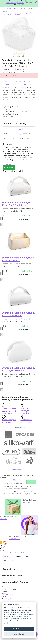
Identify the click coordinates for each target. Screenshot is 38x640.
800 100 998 (19, 553)
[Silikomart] (19, 443)
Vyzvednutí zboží (10, 582)
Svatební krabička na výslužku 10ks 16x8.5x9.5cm (18, 314)
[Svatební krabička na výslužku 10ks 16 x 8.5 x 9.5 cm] (19, 186)
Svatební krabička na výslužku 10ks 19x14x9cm (18, 259)
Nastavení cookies (19, 634)
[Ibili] (9, 434)
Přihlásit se (31, 482)
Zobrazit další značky (19, 470)
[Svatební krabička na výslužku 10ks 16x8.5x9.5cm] (19, 296)
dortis (21, 129)
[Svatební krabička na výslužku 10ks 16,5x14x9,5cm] (19, 352)
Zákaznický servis (10, 569)
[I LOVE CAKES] (25, 434)
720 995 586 (7, 599)
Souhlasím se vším (19, 629)
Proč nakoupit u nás (11, 575)
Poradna (24, 582)
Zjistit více (26, 502)
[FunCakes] (29, 460)
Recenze (18, 82)
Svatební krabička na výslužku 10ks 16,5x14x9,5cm (18, 369)
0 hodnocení (19, 56)
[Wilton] (29, 452)
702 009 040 (8, 594)
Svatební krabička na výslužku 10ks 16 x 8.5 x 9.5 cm (18, 204)
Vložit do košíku (23, 219)
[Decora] (14, 460)
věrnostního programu (15, 3)
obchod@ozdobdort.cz (8, 557)
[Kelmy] (11, 452)
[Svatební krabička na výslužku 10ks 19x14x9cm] (19, 241)
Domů (5, 11)
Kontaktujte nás (14, 539)
